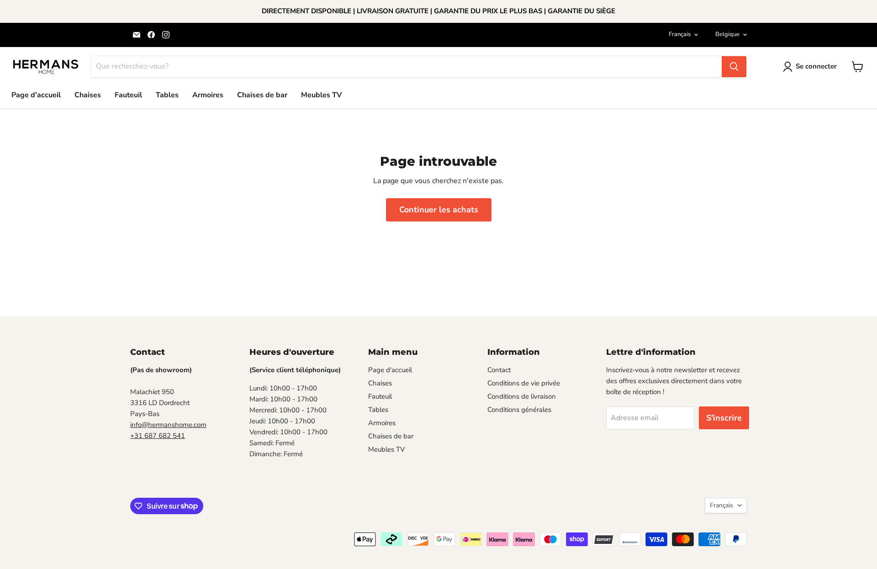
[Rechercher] (734, 66)
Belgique (727, 34)
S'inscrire (724, 417)
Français (680, 34)
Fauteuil (128, 95)
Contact (499, 369)
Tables (167, 95)
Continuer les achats (438, 209)
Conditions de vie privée (523, 383)
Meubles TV (321, 95)
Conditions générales (519, 409)
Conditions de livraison (521, 396)
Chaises (87, 95)
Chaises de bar (262, 95)
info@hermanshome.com (168, 424)
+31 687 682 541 (157, 435)
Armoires (207, 95)
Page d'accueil (36, 95)
